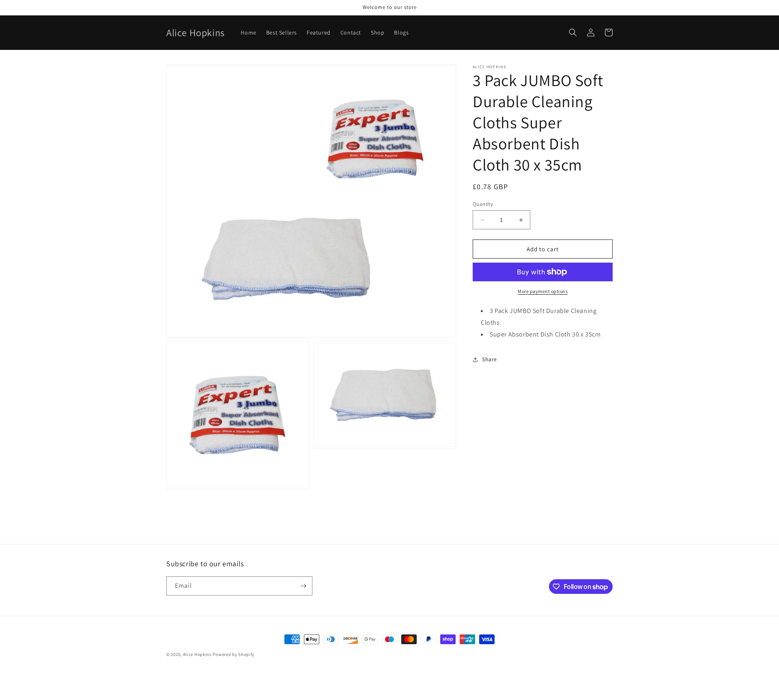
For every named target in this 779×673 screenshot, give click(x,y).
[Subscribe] (303, 585)
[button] (573, 32)
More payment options (543, 291)
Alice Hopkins (197, 654)
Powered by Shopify (233, 654)
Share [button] (489, 359)
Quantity (483, 204)
